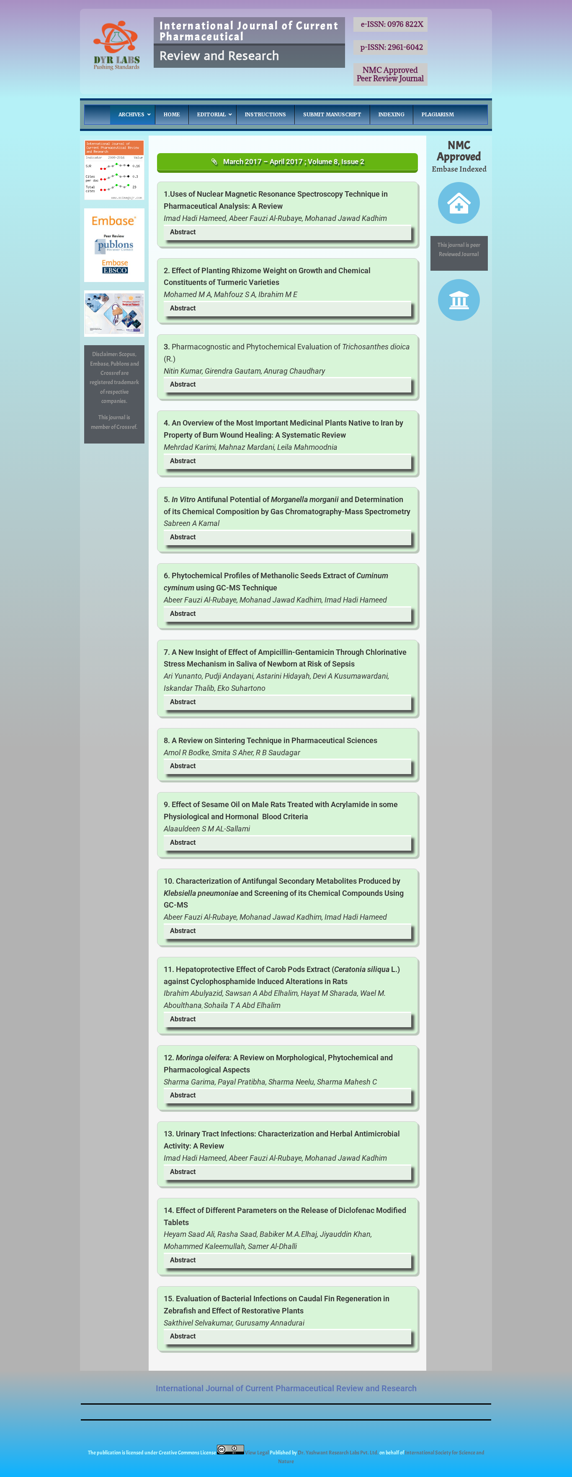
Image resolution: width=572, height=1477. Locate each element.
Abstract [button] (183, 232)
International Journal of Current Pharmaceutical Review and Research (286, 1388)
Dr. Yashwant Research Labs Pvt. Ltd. (338, 1452)
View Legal (257, 1452)
